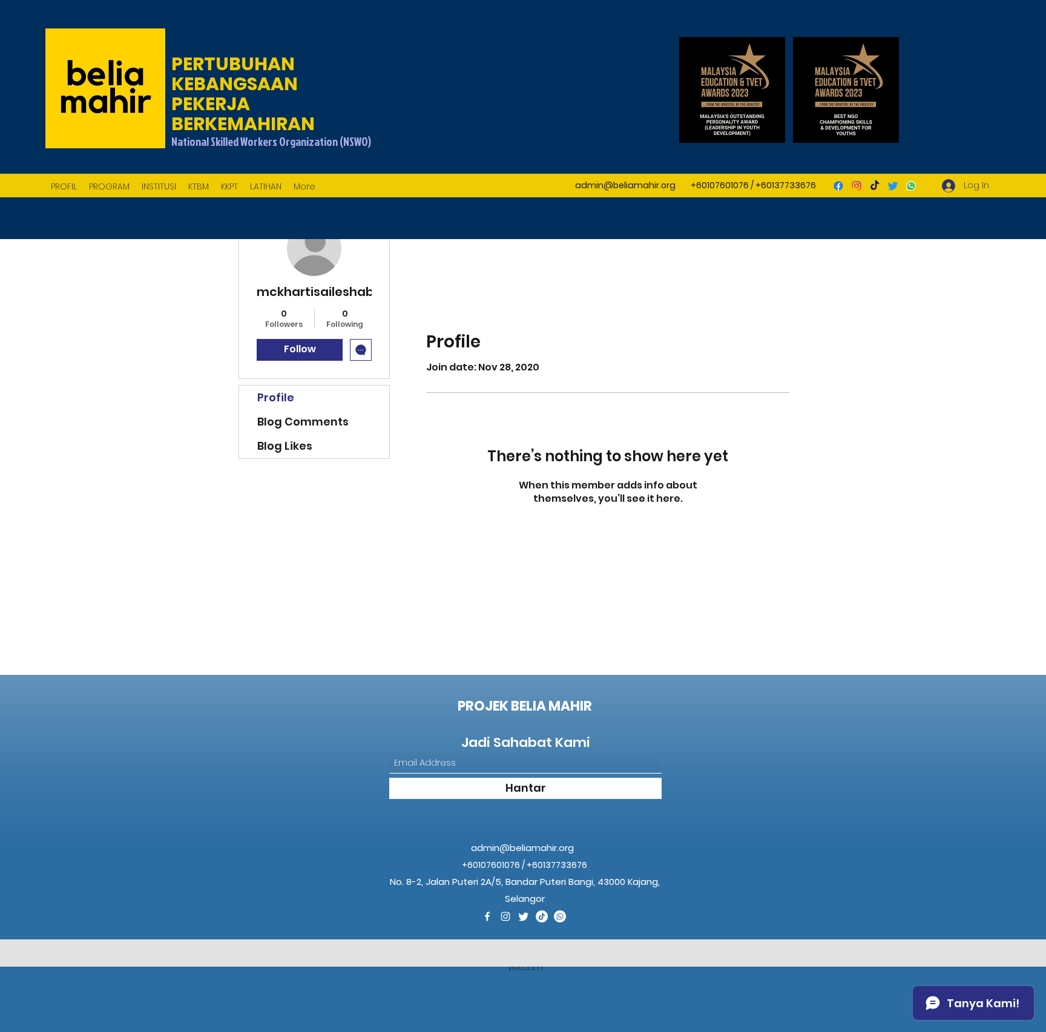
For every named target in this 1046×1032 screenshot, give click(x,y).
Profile (275, 397)
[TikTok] (875, 186)
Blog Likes (284, 445)
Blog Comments (303, 421)
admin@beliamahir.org (625, 185)
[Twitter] (893, 186)
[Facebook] (838, 186)
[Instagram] (856, 186)
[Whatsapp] (911, 186)
